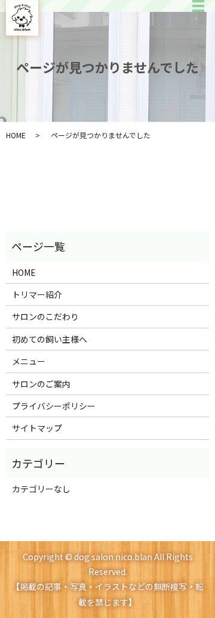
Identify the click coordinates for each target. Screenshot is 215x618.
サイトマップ (37, 428)
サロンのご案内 (41, 384)
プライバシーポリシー (54, 406)
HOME (16, 135)
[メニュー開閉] (198, 6)
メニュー (28, 361)
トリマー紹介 (37, 294)
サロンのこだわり (45, 316)
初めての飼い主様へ (49, 339)
